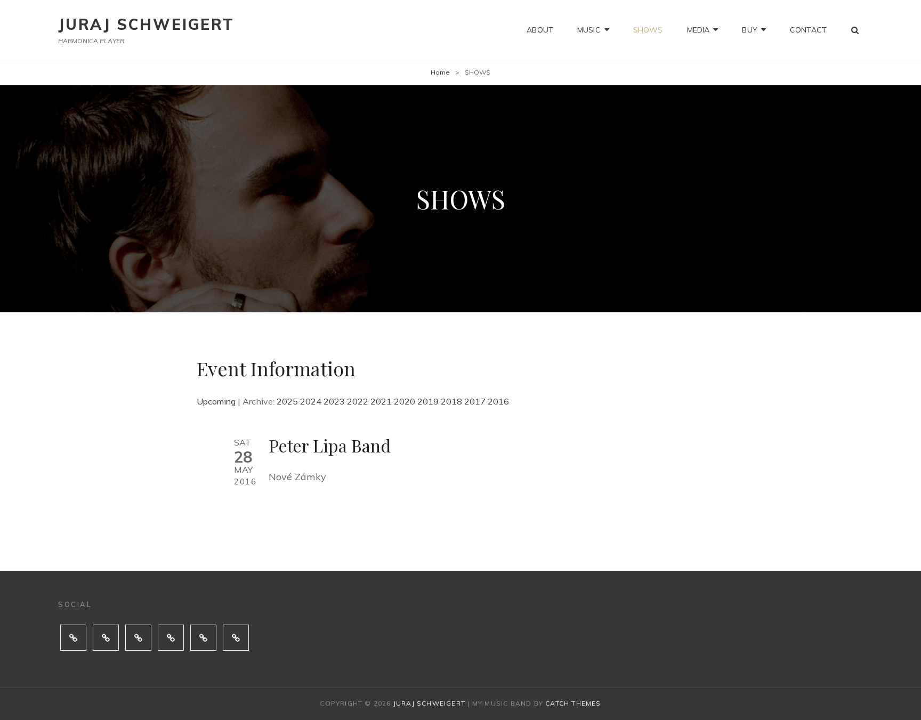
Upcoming (216, 401)
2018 (451, 401)
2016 (498, 401)
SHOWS (648, 30)
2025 (287, 401)
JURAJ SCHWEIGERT (146, 24)
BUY (749, 30)
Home (440, 72)
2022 (357, 401)
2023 (334, 401)
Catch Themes (573, 703)
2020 (404, 401)
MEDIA (698, 30)
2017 (475, 401)
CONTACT (808, 30)
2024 (310, 401)
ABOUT (540, 30)
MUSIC (589, 30)
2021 (381, 401)
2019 (428, 401)
